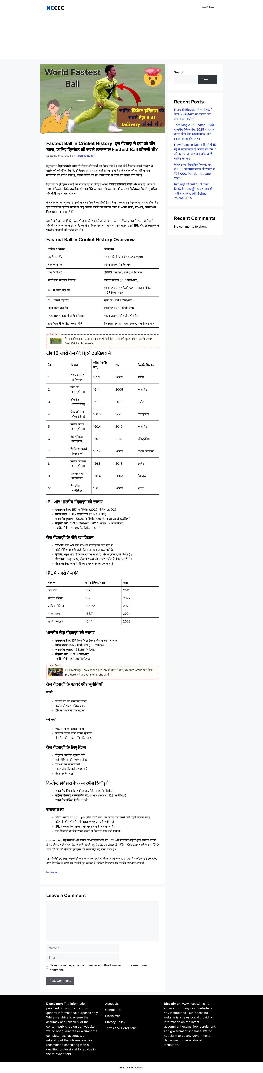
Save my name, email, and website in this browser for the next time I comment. (99, 967)
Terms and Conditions (121, 1028)
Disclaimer (112, 1016)
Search (179, 72)
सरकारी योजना (208, 7)
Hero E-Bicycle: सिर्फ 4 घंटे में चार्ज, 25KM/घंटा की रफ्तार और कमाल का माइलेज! (193, 114)
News (53, 872)
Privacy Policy (115, 1022)
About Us (112, 1004)
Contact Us (113, 1010)
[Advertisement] (131, 38)
